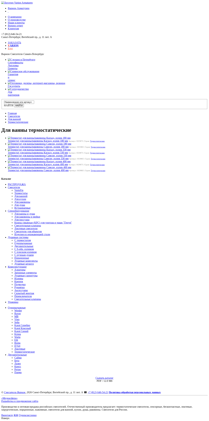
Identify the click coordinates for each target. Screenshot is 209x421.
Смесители (14, 187)
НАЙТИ (8, 105)
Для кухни (20, 199)
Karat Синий (21, 331)
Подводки (20, 284)
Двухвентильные (23, 246)
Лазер (17, 363)
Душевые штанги (24, 263)
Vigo (16, 319)
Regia (17, 343)
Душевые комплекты (26, 260)
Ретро (17, 369)
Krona (17, 334)
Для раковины (22, 202)
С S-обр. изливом (24, 249)
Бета (16, 360)
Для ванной (20, 196)
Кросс (17, 366)
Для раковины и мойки (27, 216)
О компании (15, 16)
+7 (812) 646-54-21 (98, 392)
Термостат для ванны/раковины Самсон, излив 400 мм (38, 170)
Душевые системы (18, 237)
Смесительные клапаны (27, 225)
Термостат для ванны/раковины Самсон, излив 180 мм (38, 146)
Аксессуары (21, 290)
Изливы (18, 278)
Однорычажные (23, 243)
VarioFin (18, 190)
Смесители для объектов (28, 231)
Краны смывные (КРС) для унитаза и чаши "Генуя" (43, 222)
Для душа (19, 205)
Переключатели (23, 296)
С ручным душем (24, 255)
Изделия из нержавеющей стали (32, 234)
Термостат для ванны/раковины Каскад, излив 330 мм (38, 152)
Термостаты (21, 193)
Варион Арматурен (18, 8)
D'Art (17, 345)
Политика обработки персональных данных (135, 392)
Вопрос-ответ (15, 25)
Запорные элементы (25, 272)
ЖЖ (16, 415)
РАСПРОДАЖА (17, 184)
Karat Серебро (22, 325)
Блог (10, 48)
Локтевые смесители (26, 228)
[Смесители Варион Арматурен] (17, 2)
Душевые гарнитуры (26, 275)
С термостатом (22, 240)
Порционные (21, 258)
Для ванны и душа (24, 213)
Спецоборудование (18, 210)
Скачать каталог (104, 378)
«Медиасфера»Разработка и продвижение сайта (19, 400)
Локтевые (19, 348)
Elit (16, 340)
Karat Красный (22, 328)
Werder (18, 310)
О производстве (17, 19)
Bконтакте (7, 415)
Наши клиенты (16, 22)
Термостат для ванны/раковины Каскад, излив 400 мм (38, 164)
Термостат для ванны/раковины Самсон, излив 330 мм (38, 158)
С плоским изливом (25, 252)
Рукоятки (19, 287)
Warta (17, 337)
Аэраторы (19, 269)
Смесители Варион (14, 392)
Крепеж (18, 281)
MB (16, 316)
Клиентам (13, 28)
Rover (17, 313)
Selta (16, 322)
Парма (18, 372)
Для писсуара (21, 219)
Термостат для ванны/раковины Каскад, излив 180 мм (38, 140)
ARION (13, 45)
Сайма (18, 357)
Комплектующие (17, 266)
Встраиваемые (22, 207)
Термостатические (97, 141)
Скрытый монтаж (24, 293)
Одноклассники (28, 415)
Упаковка (13, 302)
